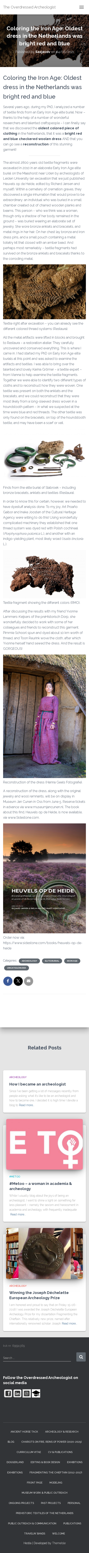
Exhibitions (74, 1462)
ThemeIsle (59, 1543)
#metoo (14, 1176)
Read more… (26, 1105)
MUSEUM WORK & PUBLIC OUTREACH (44, 1492)
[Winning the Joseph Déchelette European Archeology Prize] (44, 1253)
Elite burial (52, 961)
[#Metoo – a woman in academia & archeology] (44, 1144)
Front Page (34, 1482)
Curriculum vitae (29, 1452)
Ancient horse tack (24, 1431)
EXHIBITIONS (15, 1472)
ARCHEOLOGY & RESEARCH (61, 1431)
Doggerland (15, 1462)
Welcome (58, 1533)
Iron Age (72, 961)
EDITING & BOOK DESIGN (45, 1462)
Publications (72, 1523)
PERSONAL (74, 1503)
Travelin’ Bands (34, 1533)
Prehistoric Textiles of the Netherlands (44, 1513)
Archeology (29, 961)
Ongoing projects (21, 1503)
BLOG (11, 1441)
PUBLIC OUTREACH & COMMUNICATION (32, 1523)
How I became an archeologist (37, 1084)
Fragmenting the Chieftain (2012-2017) (56, 1472)
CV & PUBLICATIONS (60, 1452)
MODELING (55, 1482)
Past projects (51, 1503)
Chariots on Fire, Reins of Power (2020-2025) (51, 1441)
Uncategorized (16, 968)
